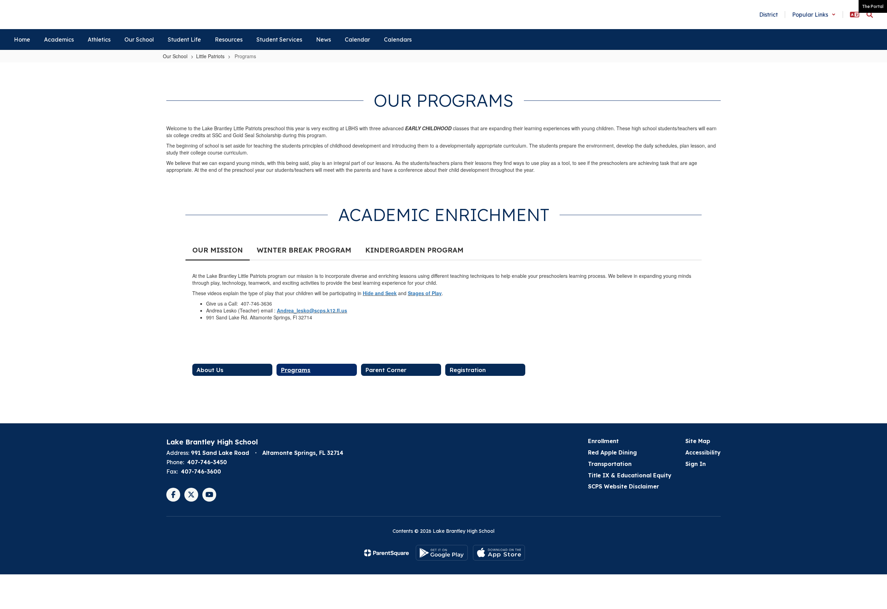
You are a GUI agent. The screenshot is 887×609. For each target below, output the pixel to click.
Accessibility (703, 452)
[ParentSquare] (386, 553)
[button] (814, 14)
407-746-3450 (207, 462)
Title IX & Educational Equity (629, 475)
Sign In (695, 463)
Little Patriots (210, 56)
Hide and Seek (380, 293)
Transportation (610, 463)
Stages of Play (425, 293)
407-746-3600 (201, 471)
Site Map (697, 441)
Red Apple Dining (612, 452)
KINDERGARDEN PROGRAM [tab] (414, 250)
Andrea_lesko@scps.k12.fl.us (312, 310)
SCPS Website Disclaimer (623, 486)
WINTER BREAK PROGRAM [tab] (304, 250)
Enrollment (603, 441)
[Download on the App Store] (499, 553)
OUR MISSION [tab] (217, 250)
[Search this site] (869, 14)
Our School (175, 56)
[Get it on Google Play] (442, 553)
